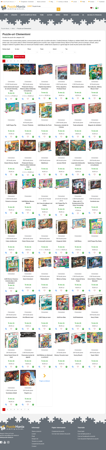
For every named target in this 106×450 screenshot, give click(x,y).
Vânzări (14, 15)
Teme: (42, 49)
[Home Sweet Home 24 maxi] (6, 367)
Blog (52, 1)
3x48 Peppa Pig (11, 125)
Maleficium (44, 163)
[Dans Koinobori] (23, 291)
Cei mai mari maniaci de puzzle (61, 434)
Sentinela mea (94, 201)
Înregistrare (24, 1)
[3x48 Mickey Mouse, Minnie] (23, 213)
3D (83, 15)
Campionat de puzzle (38, 443)
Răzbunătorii (45, 279)
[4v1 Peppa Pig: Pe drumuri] (56, 215)
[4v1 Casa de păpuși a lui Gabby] (39, 215)
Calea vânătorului (11, 241)
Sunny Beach (78, 355)
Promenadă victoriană (45, 241)
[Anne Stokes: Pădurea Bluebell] (89, 291)
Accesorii (75, 15)
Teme (42, 15)
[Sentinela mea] (89, 213)
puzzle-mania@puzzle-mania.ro (9, 435)
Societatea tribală (11, 393)
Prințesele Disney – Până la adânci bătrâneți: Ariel (28, 165)
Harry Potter (95, 317)
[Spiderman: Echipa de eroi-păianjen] (89, 175)
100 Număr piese (78, 122)
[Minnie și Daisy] (56, 291)
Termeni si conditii (37, 441)
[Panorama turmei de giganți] (23, 367)
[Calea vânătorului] (6, 253)
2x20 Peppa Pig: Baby (95, 241)
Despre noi (35, 438)
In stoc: (17, 49)
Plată (83, 1)
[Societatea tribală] (6, 405)
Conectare (31, 1)
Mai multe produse (94, 15)
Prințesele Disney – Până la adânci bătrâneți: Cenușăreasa (28, 88)
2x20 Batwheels (78, 317)
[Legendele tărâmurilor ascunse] (73, 175)
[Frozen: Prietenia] (23, 137)
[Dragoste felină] (56, 253)
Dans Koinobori (28, 279)
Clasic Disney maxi (28, 241)
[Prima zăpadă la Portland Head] (56, 98)
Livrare (75, 1)
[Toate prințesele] (73, 137)
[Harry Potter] (89, 329)
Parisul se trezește (11, 201)
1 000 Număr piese (61, 84)
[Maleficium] (39, 175)
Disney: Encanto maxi (61, 355)
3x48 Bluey (78, 241)
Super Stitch (95, 355)
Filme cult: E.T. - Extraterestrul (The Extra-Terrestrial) (78, 203)
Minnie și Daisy (61, 279)
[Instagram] (8, 443)
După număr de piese (28, 15)
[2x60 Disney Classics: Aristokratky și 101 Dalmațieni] (6, 291)
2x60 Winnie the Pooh (45, 125)
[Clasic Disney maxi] (23, 253)
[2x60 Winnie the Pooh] (39, 137)
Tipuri (65, 15)
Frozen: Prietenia (28, 125)
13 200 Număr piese (11, 84)
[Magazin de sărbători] (89, 137)
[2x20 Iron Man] (56, 329)
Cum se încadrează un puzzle (86, 436)
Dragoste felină (61, 241)
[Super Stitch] (89, 367)
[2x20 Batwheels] (73, 329)
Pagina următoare (44, 381)
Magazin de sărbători (94, 125)
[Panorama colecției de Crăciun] (56, 137)
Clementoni (11, 81)
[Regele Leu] (23, 405)
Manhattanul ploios (78, 87)
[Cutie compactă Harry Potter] (73, 291)
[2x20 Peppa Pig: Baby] (89, 253)
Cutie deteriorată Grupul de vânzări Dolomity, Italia (11, 88)
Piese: (29, 49)
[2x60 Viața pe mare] (39, 329)
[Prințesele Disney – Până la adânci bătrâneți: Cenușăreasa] (23, 99)
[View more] (11, 71)
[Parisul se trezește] (6, 213)
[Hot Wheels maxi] (23, 329)
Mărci (58, 15)
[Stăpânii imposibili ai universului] (39, 98)
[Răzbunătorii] (39, 291)
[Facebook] (1, 443)
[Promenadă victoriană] (39, 253)
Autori (49, 15)
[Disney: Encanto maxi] (56, 367)
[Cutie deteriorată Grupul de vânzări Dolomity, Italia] (6, 99)
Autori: (55, 49)
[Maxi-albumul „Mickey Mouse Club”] (89, 98)
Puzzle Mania (5, 28)
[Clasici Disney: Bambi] (6, 175)
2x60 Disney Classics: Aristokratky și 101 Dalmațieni (11, 281)
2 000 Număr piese (78, 84)
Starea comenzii (41, 1)
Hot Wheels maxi (28, 317)
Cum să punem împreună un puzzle (88, 438)
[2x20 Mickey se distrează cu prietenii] (39, 367)
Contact (92, 1)
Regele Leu (28, 393)
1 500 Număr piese (11, 198)
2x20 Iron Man (61, 317)
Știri (6, 15)
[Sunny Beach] (73, 367)
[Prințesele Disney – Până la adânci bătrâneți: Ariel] (23, 175)
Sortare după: (6, 49)
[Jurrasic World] (56, 175)
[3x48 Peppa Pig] (6, 137)
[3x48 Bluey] (73, 253)
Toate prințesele (78, 125)
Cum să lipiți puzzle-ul (84, 434)
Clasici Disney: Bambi (11, 163)
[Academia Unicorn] (6, 329)
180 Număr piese (61, 160)
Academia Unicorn (11, 317)
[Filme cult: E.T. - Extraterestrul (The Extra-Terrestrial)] (73, 213)
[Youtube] (5, 443)
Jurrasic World (61, 163)
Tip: (66, 49)
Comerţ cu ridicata (63, 1)
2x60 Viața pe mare (45, 317)
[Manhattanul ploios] (73, 98)
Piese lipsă (81, 431)
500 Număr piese (28, 84)
